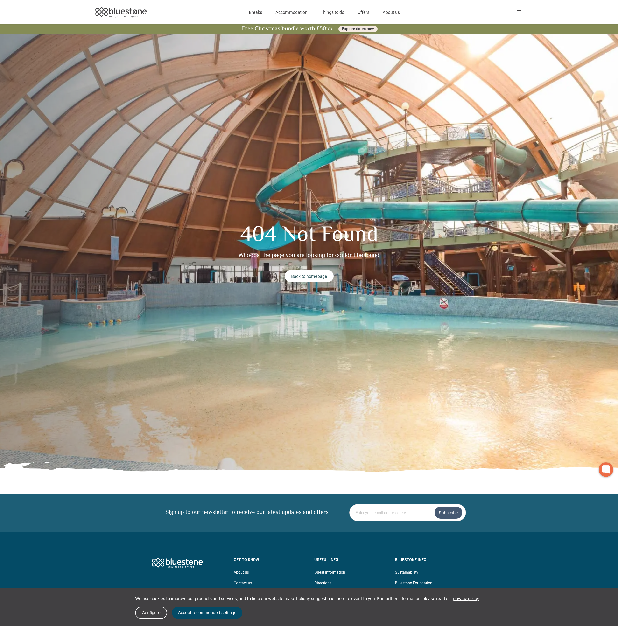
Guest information (329, 572)
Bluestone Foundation (413, 583)
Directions (322, 583)
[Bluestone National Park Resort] (121, 12)
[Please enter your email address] (407, 512)
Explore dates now (358, 29)
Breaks (255, 12)
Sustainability (406, 572)
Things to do (332, 12)
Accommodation (291, 12)
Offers (363, 12)
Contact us (243, 583)
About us (391, 12)
